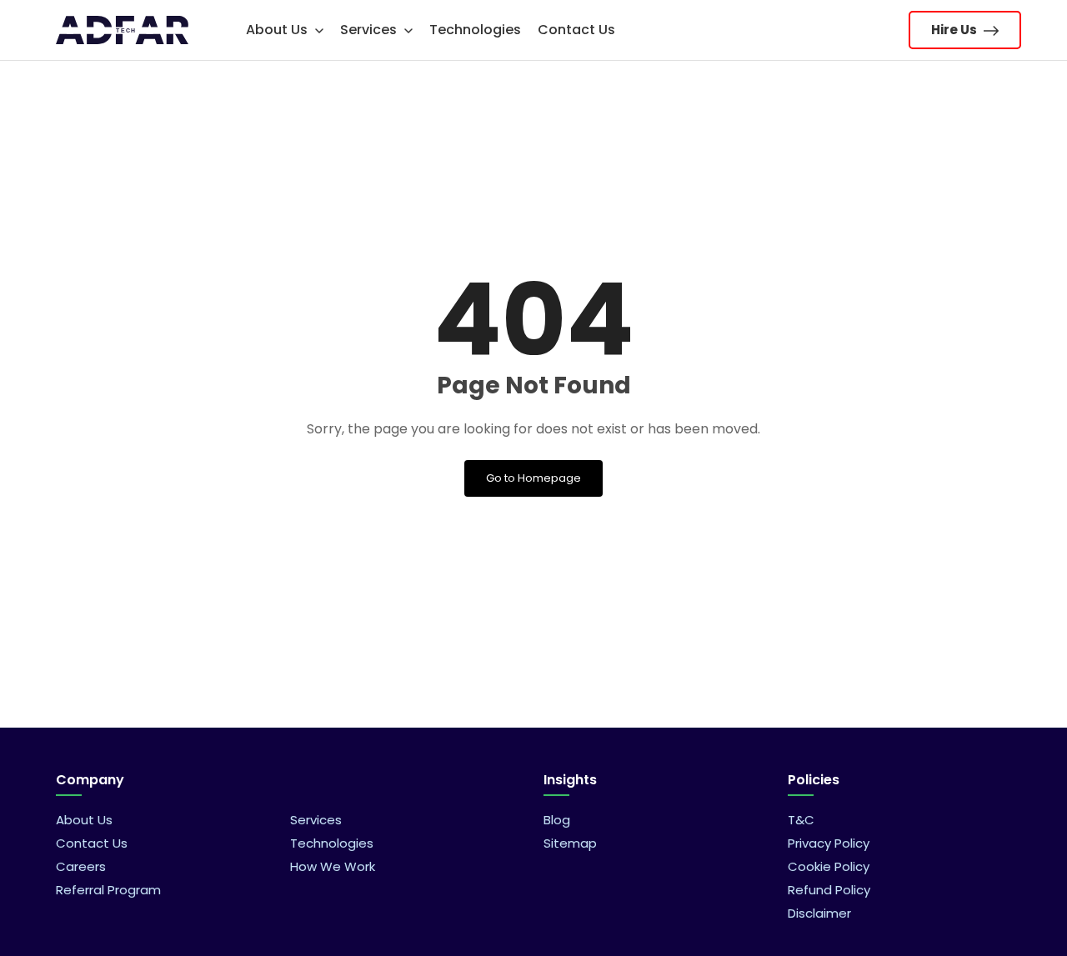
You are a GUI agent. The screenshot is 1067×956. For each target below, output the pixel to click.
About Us (278, 29)
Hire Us (955, 29)
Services (370, 29)
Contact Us (576, 29)
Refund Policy (829, 889)
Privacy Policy (828, 843)
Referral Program (108, 889)
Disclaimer (819, 913)
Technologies (475, 29)
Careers (81, 866)
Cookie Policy (828, 866)
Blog (557, 819)
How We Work (332, 866)
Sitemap (570, 843)
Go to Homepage (533, 478)
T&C (801, 819)
